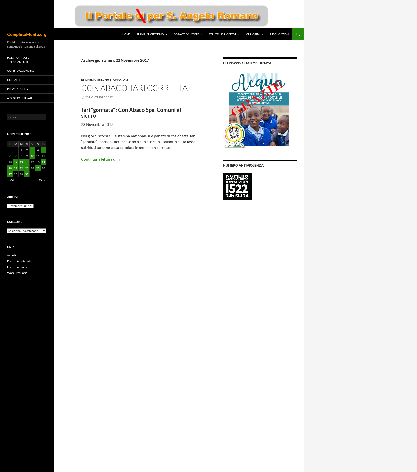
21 (15, 168)
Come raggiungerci (21, 70)
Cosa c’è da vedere (186, 34)
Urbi (126, 79)
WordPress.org (17, 273)
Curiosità (253, 34)
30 (26, 174)
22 (21, 168)
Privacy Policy (17, 88)
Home (126, 34)
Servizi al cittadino (150, 34)
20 (10, 168)
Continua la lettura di (101, 159)
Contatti (13, 79)
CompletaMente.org (26, 34)
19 (43, 162)
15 (21, 162)
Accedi (11, 255)
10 (32, 156)
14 (15, 162)
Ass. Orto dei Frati (19, 97)
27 (10, 174)
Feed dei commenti (19, 267)
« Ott (11, 180)
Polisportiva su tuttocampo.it (18, 59)
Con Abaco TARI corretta (134, 88)
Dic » (42, 180)
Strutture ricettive (222, 34)
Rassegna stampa (107, 79)
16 (26, 162)
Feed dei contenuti (19, 261)
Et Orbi (86, 79)
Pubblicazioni (279, 34)
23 (26, 168)
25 (38, 168)
